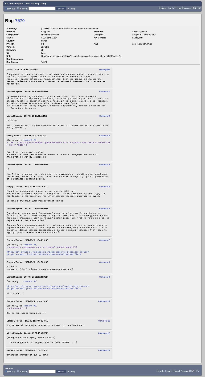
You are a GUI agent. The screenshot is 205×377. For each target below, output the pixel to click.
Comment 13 (104, 350)
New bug (11, 9)
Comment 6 (104, 209)
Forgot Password (183, 8)
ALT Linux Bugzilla (13, 3)
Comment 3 (104, 135)
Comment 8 (104, 262)
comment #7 (29, 281)
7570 (20, 20)
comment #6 (29, 244)
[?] (68, 9)
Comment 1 (104, 92)
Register (162, 8)
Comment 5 (104, 187)
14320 (44, 62)
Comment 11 (104, 321)
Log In (171, 8)
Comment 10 (104, 301)
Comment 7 (104, 240)
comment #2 (29, 140)
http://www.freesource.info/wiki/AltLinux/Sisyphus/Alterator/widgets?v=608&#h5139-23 (81, 56)
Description (104, 70)
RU (199, 8)
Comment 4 (104, 165)
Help (73, 9)
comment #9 (29, 306)
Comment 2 (104, 116)
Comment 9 (104, 277)
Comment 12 (104, 333)
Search (23, 9)
